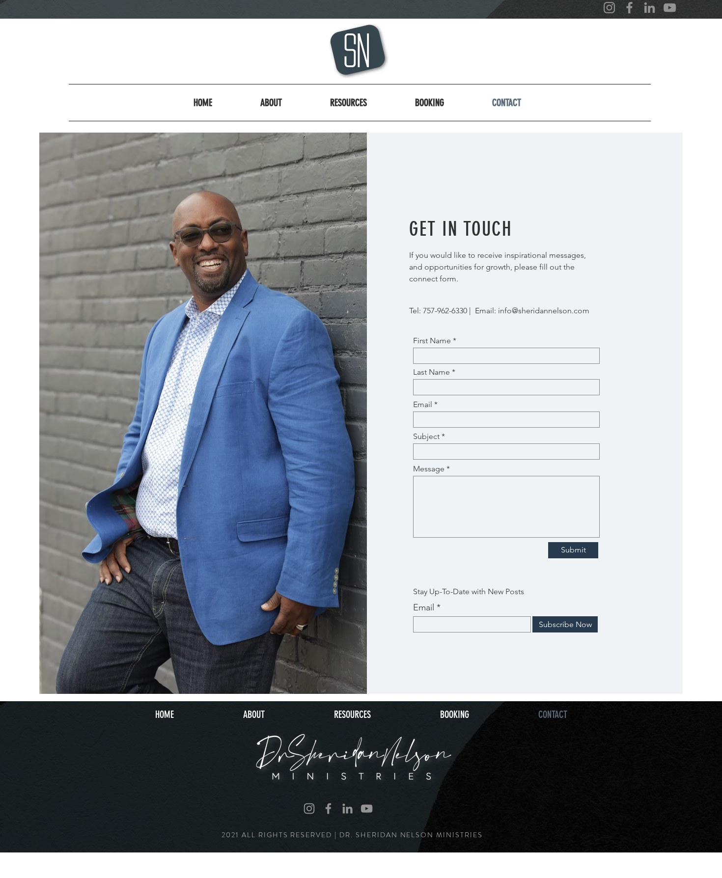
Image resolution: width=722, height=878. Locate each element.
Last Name (431, 372)
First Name (432, 341)
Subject (426, 436)
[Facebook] (629, 7)
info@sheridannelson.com (543, 310)
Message (428, 469)
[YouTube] (669, 7)
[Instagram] (609, 7)
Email (422, 405)
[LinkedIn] (649, 7)
